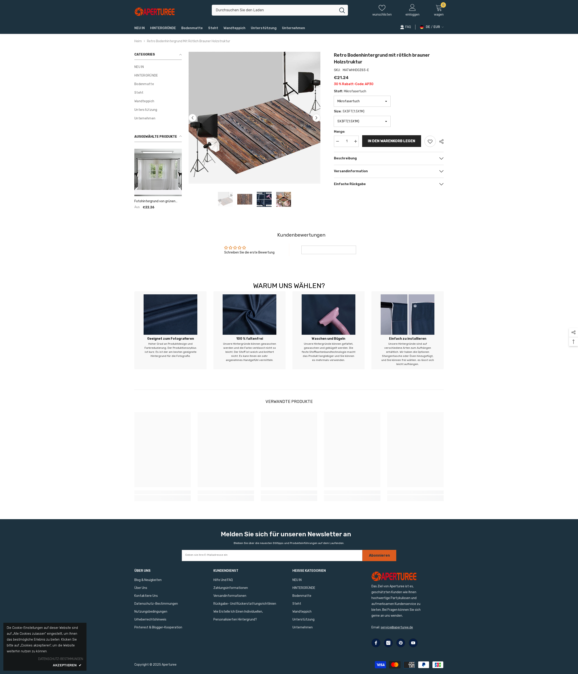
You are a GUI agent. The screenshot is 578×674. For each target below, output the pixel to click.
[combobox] (274, 10)
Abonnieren (379, 555)
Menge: (339, 132)
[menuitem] (158, 67)
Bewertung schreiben (328, 250)
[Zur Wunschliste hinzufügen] (430, 141)
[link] (170, 330)
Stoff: (350, 91)
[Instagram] (388, 642)
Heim (138, 41)
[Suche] (280, 10)
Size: (349, 111)
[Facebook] (375, 642)
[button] (192, 118)
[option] (255, 118)
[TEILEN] (440, 141)
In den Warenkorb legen (391, 141)
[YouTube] (413, 642)
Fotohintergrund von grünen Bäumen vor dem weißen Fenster (154, 201)
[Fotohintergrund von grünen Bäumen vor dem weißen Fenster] (158, 172)
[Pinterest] (400, 642)
